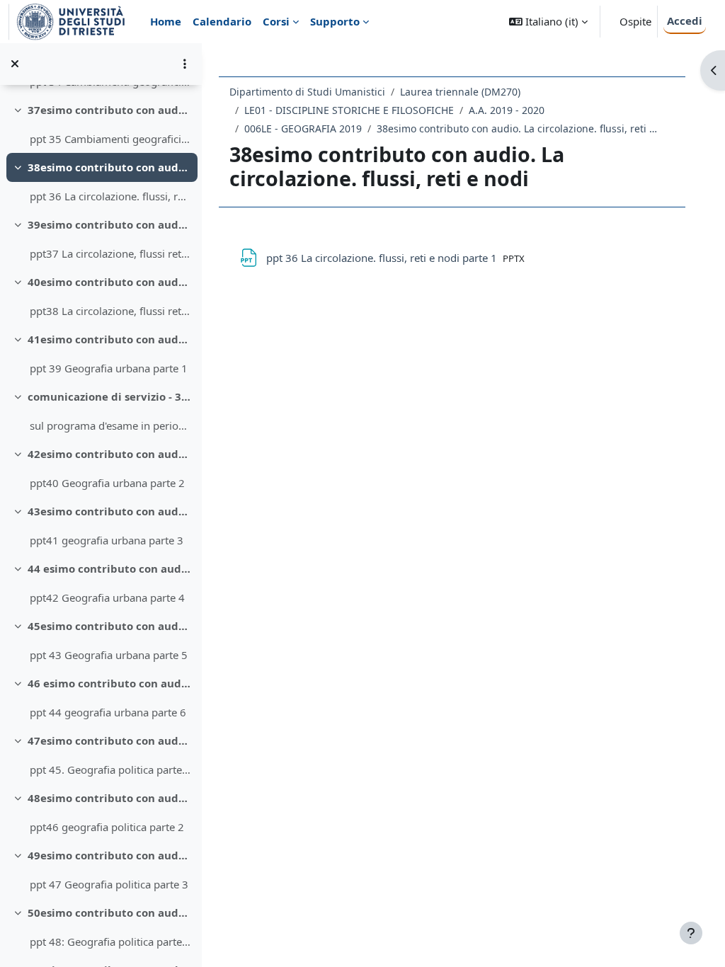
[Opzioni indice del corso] (184, 63)
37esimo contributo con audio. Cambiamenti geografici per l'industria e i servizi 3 (109, 110)
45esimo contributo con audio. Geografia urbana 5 (109, 626)
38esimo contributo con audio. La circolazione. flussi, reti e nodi (109, 167)
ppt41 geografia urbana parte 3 (106, 540)
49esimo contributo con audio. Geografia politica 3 (109, 855)
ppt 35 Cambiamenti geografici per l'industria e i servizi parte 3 (110, 139)
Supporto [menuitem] (335, 21)
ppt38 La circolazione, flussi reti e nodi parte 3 (110, 311)
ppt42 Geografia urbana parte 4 (107, 597)
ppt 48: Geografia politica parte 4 (110, 941)
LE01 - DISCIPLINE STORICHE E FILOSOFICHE (349, 110)
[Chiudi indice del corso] (15, 63)
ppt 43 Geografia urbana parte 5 (109, 655)
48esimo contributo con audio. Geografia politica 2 (109, 798)
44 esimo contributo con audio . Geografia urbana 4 (109, 568)
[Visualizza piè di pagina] (691, 933)
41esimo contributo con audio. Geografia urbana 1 (109, 339)
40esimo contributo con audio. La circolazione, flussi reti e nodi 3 (109, 282)
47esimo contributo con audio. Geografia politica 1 (109, 740)
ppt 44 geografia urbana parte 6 (108, 712)
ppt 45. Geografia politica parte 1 (110, 769)
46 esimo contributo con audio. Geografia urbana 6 (109, 683)
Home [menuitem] (165, 21)
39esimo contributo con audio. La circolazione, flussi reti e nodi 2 (109, 224)
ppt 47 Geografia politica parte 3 (109, 884)
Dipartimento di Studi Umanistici (307, 91)
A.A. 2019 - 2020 (506, 110)
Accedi (684, 20)
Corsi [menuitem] (276, 21)
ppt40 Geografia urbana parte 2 (107, 483)
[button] (548, 21)
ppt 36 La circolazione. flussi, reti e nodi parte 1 (110, 196)
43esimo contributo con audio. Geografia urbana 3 (109, 511)
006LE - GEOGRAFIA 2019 (303, 128)
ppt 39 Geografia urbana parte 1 (109, 368)
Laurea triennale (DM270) (460, 91)
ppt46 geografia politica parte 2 (107, 827)
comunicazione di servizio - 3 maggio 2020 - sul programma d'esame (109, 396)
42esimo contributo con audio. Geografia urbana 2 (109, 454)
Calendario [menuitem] (222, 21)
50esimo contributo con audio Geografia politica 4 (109, 912)
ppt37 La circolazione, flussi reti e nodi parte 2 (110, 253)
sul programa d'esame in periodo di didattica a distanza (110, 425)
